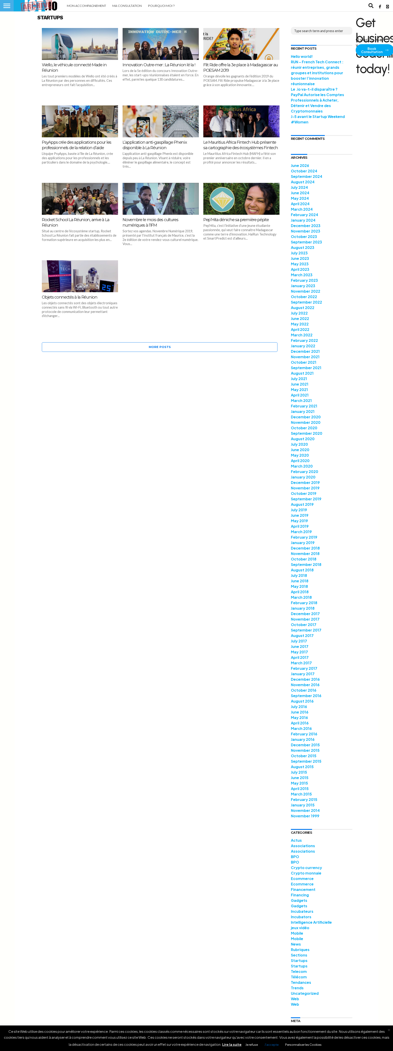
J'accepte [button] (272, 1044)
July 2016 (299, 706)
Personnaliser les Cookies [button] (303, 1044)
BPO (295, 856)
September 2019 (306, 498)
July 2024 (299, 187)
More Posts (160, 347)
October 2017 (303, 624)
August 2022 (302, 307)
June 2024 (300, 192)
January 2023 (303, 285)
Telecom (299, 971)
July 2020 (299, 444)
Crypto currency (306, 867)
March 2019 (301, 531)
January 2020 (303, 477)
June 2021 (299, 384)
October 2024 (304, 171)
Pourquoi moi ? (161, 6)
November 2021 (305, 356)
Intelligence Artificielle (311, 922)
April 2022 (300, 329)
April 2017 (300, 657)
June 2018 (299, 580)
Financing (300, 894)
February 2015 (304, 799)
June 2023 (300, 258)
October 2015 (303, 755)
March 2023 (301, 274)
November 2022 (305, 291)
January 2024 (303, 220)
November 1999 (305, 815)
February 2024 (304, 214)
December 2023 (305, 225)
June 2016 (299, 712)
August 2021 (302, 373)
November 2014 (305, 810)
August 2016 (302, 701)
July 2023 (299, 253)
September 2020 (306, 433)
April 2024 (300, 203)
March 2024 (302, 209)
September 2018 (306, 564)
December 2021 (305, 351)
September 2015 (306, 761)
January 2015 (303, 805)
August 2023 (302, 247)
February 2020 (304, 471)
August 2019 (302, 504)
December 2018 (305, 548)
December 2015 (305, 744)
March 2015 (301, 794)
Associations (303, 845)
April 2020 (300, 460)
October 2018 (303, 559)
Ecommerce (302, 878)
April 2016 (300, 723)
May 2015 (299, 783)
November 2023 (305, 231)
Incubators (301, 916)
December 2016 (305, 679)
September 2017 (306, 630)
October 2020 (304, 427)
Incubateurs (302, 911)
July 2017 (299, 641)
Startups (299, 960)
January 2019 (303, 542)
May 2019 (299, 520)
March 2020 (302, 466)
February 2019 (304, 537)
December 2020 (306, 416)
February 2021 (304, 406)
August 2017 (302, 635)
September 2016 (306, 695)
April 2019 (300, 526)
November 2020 (305, 422)
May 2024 (300, 198)
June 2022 (300, 318)
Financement (303, 889)
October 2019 (303, 493)
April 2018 (300, 591)
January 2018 (303, 608)
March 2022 (301, 334)
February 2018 (304, 602)
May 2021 (299, 389)
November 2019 (305, 488)
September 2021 (306, 367)
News (296, 944)
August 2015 (302, 766)
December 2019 (305, 482)
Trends (297, 987)
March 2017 (301, 662)
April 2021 (300, 395)
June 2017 (299, 646)
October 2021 (303, 362)
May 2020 (300, 455)
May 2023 (300, 263)
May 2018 (299, 586)
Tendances (301, 982)
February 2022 (304, 340)
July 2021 (299, 378)
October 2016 (303, 690)
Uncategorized (305, 993)
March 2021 (301, 400)
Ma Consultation (127, 6)
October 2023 (304, 236)
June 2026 (300, 165)
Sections (299, 955)
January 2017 (303, 673)
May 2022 (300, 324)
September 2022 (306, 302)
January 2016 (303, 739)
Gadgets (299, 900)
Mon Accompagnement (86, 6)
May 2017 (299, 652)
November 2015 (305, 750)
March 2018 (301, 597)
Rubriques (300, 949)
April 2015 (300, 788)
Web (295, 998)
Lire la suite (232, 1044)
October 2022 (304, 296)
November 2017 (305, 619)
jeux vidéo (300, 927)
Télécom (299, 976)
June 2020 (300, 449)
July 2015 (299, 772)
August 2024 (303, 181)
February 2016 (304, 733)
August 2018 (302, 570)
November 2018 (305, 553)
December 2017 (305, 613)
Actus (296, 840)
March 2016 (301, 728)
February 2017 (304, 668)
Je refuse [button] (251, 1044)
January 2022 (303, 345)
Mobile (297, 933)
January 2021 (303, 411)
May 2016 (299, 717)
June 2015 (299, 777)
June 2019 (299, 515)
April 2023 (300, 269)
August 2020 (303, 438)
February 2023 (304, 280)
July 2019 (299, 509)
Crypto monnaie (306, 873)
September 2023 (306, 242)
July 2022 (299, 313)
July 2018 (299, 575)
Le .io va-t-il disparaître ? (314, 89)
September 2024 (306, 176)
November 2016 (305, 684)
